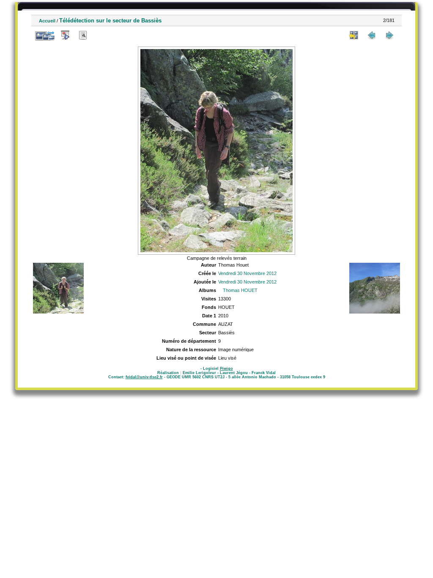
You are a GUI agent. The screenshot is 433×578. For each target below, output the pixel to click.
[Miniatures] (354, 35)
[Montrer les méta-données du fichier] (83, 35)
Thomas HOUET (240, 290)
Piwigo (226, 368)
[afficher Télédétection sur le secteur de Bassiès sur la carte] (101, 35)
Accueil (47, 20)
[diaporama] (65, 35)
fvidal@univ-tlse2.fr (144, 377)
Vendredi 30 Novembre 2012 (247, 273)
